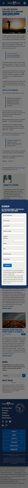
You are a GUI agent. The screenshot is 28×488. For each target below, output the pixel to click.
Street (4, 243)
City (4, 248)
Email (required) (8, 215)
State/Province (7, 254)
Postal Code (6, 259)
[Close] (25, 28)
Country (5, 238)
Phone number (7, 231)
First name (6, 220)
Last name (6, 226)
